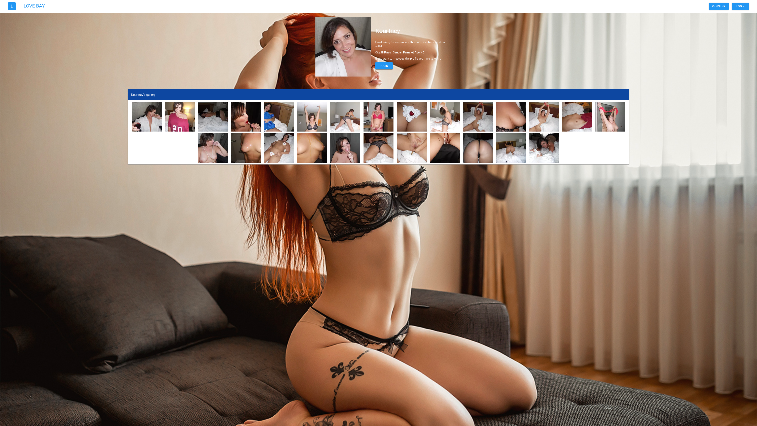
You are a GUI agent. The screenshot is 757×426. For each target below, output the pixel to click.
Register (718, 6)
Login (740, 6)
